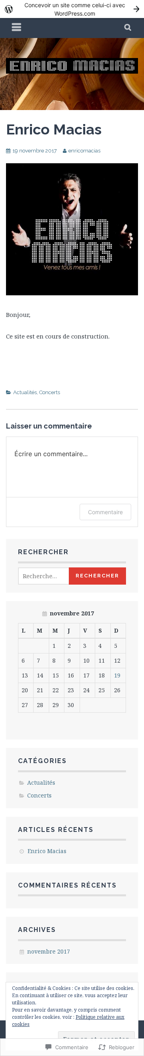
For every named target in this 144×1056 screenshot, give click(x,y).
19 (117, 675)
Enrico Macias (54, 129)
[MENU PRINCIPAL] (17, 28)
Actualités (25, 392)
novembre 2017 (48, 951)
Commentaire (105, 512)
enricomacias (84, 151)
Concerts (49, 392)
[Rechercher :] (52, 576)
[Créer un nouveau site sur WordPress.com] (72, 9)
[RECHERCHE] (128, 28)
